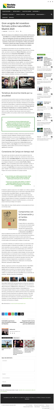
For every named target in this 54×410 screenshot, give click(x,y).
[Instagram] (50, 2)
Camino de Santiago (30, 14)
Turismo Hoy (7, 20)
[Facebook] (48, 2)
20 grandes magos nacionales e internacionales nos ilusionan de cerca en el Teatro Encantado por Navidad (18, 351)
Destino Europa (16, 11)
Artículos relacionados (7, 337)
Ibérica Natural (37, 406)
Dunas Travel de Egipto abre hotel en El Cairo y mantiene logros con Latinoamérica (29, 350)
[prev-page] (32, 338)
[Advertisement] (18, 308)
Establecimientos (40, 14)
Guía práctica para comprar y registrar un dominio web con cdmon (48, 116)
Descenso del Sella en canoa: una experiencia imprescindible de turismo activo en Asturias (48, 132)
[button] (51, 14)
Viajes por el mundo (26, 11)
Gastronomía (35, 11)
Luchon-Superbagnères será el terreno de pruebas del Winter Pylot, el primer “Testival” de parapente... (48, 61)
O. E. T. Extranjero (29, 405)
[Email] (19, 314)
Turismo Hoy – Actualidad (8, 14)
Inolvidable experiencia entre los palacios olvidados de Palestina (9, 322)
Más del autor (16, 337)
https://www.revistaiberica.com (15, 331)
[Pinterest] (9, 314)
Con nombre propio (45, 408)
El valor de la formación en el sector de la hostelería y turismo (47, 89)
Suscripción (5, 17)
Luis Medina (39, 79)
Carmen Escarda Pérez (41, 107)
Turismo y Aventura (20, 14)
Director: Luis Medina (36, 397)
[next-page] (34, 338)
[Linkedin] (16, 314)
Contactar (11, 17)
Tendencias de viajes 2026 (6, 349)
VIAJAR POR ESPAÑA (6, 11)
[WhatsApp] (12, 314)
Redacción (5, 31)
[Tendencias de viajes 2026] (7, 343)
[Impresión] (22, 314)
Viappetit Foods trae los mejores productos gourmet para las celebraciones (27, 322)
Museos (47, 405)
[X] (52, 2)
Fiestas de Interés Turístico (28, 406)
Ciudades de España (45, 406)
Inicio (3, 20)
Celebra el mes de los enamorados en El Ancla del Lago (48, 75)
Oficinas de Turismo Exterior (39, 405)
